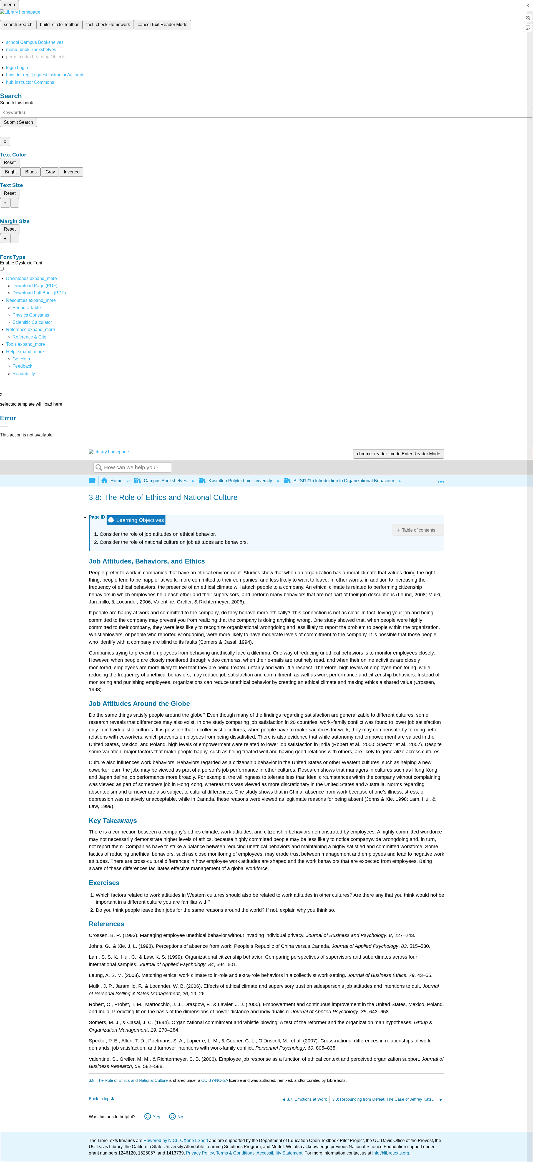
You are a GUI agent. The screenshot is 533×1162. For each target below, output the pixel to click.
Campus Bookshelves (165, 480)
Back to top (99, 1098)
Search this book (16, 102)
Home (116, 480)
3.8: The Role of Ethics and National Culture (128, 1080)
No (180, 1117)
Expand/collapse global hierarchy (95, 481)
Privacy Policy (200, 1153)
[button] (22, 366)
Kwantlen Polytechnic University (240, 480)
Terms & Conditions (235, 1153)
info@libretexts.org (390, 1153)
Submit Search (18, 122)
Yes (156, 1117)
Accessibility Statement (279, 1153)
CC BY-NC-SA (215, 1080)
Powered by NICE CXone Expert (176, 1140)
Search (98, 468)
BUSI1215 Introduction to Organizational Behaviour (343, 480)
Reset (10, 162)
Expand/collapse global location (441, 479)
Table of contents (418, 530)
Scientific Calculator (32, 322)
